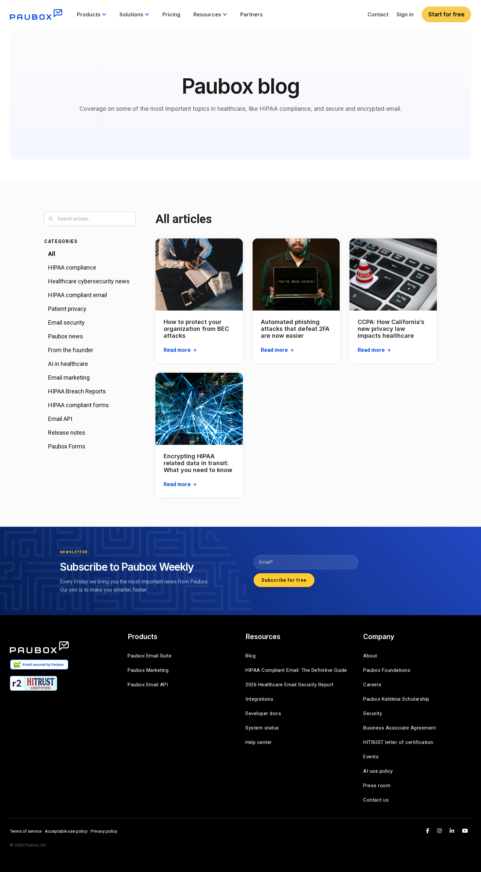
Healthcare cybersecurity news (89, 281)
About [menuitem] (370, 656)
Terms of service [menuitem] (26, 831)
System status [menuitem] (262, 728)
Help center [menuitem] (258, 742)
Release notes (66, 432)
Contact (377, 14)
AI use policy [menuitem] (378, 771)
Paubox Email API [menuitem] (148, 685)
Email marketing (69, 377)
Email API (60, 418)
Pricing (171, 14)
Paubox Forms (66, 446)
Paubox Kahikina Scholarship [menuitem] (396, 699)
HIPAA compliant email (77, 295)
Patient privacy (67, 308)
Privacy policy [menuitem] (104, 831)
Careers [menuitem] (372, 685)
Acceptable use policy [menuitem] (66, 831)
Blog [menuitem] (250, 656)
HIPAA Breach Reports (77, 391)
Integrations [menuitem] (259, 699)
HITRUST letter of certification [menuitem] (398, 742)
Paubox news (65, 336)
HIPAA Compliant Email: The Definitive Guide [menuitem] (296, 670)
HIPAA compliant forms (78, 405)
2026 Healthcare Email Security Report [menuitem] (289, 685)
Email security (66, 322)
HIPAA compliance (72, 267)
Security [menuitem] (372, 713)
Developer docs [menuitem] (263, 713)
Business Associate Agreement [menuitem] (399, 728)
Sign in (405, 14)
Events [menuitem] (371, 757)
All (51, 253)
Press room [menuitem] (376, 785)
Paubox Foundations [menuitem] (386, 670)
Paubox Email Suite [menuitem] (149, 656)
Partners (251, 14)
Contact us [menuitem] (376, 800)
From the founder (70, 350)
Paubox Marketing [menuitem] (148, 670)
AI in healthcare (68, 363)
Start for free (446, 14)
